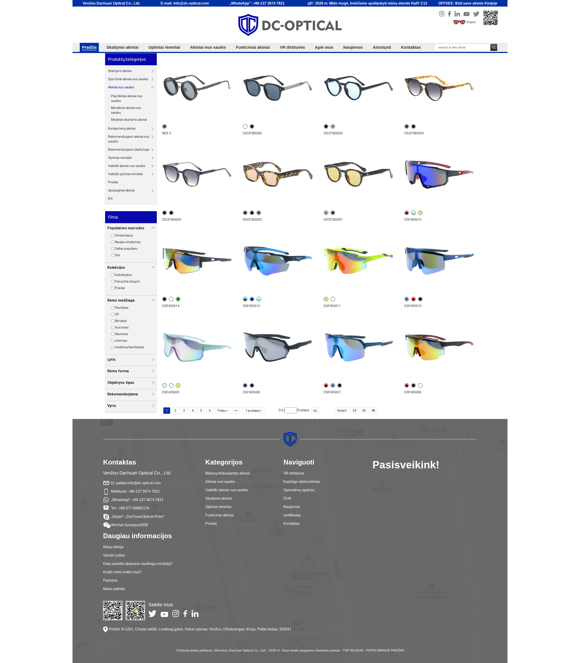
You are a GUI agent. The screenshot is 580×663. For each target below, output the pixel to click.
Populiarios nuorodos (125, 228)
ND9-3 (166, 133)
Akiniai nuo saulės (208, 47)
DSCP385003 (171, 219)
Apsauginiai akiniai (121, 190)
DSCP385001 (333, 219)
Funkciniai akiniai (253, 47)
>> (236, 410)
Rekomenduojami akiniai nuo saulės (128, 139)
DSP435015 (412, 219)
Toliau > (222, 410)
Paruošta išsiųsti (127, 281)
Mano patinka (114, 589)
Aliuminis (121, 334)
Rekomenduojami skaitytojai (128, 149)
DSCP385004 (413, 133)
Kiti (110, 198)
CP (117, 314)
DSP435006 (412, 392)
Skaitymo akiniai (122, 47)
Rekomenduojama (122, 394)
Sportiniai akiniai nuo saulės (128, 79)
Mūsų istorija (113, 547)
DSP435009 (170, 392)
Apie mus (324, 47)
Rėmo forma (118, 371)
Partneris (110, 580)
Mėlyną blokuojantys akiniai (227, 473)
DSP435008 (251, 392)
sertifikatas (292, 515)
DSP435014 (170, 306)
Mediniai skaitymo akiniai (129, 119)
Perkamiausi (124, 235)
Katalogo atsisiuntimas (301, 482)
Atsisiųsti (382, 47)
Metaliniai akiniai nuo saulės (126, 110)
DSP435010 (412, 306)
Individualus (123, 275)
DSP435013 (251, 306)
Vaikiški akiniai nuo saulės (126, 166)
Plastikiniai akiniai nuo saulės (127, 98)
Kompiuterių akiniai (121, 128)
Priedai (113, 182)
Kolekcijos (116, 267)
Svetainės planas (327, 650)
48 (373, 410)
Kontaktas (411, 47)
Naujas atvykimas (128, 242)
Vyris (111, 406)
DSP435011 (332, 306)
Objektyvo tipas (120, 382)
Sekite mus (160, 604)
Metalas (121, 321)
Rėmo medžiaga (121, 300)
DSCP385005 (333, 133)
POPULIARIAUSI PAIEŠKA (385, 650)
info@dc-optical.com (144, 483)
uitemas (121, 340)
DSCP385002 (252, 219)
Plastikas (121, 308)
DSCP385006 (252, 133)
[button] (285, 352)
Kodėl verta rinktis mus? (122, 572)
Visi (117, 255)
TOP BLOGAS (353, 650)
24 (354, 410)
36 (364, 410)
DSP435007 (332, 392)
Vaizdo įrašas (114, 555)
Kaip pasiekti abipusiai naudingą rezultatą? (137, 564)
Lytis (111, 359)
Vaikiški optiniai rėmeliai (125, 174)
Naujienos (353, 47)
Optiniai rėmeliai (164, 47)
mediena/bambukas (129, 347)
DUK (287, 498)
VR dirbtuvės (292, 47)
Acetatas (122, 327)
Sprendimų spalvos (298, 490)
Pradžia (89, 47)
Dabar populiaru (126, 248)
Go (315, 410)
